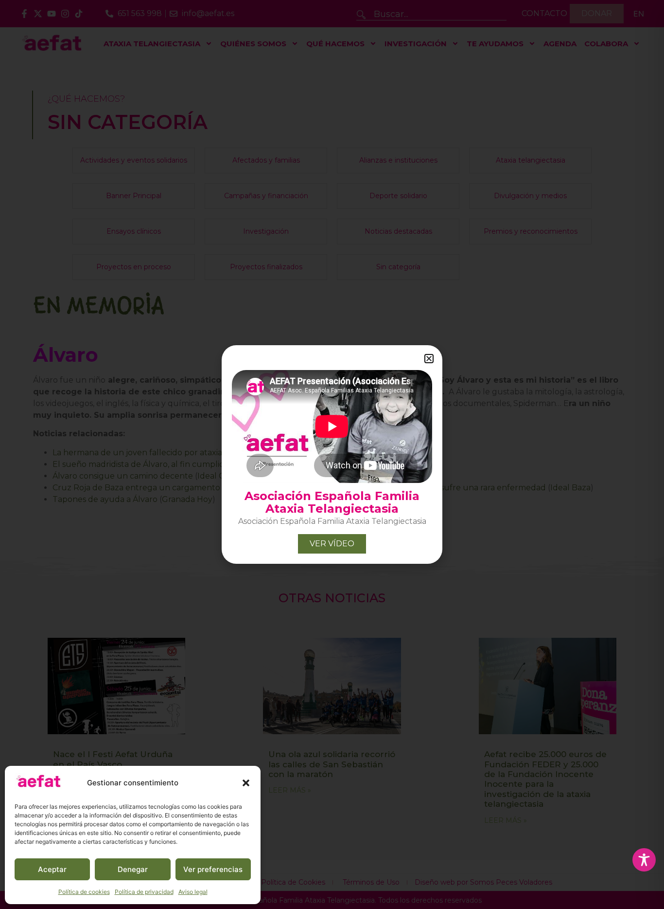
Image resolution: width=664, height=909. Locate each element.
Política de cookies (84, 891)
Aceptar (52, 869)
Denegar (133, 869)
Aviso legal (193, 891)
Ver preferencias (213, 869)
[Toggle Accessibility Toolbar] (644, 859)
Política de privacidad (144, 891)
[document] (332, 454)
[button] (246, 783)
